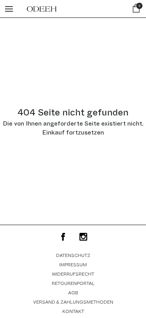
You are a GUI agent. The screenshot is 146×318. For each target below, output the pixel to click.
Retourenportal (73, 283)
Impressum (73, 264)
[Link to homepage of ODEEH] (41, 9)
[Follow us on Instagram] (83, 237)
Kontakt (73, 311)
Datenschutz (73, 255)
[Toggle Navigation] (9, 9)
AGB (73, 292)
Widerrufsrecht (73, 274)
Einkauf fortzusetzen (73, 132)
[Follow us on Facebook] (63, 237)
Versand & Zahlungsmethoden (73, 302)
